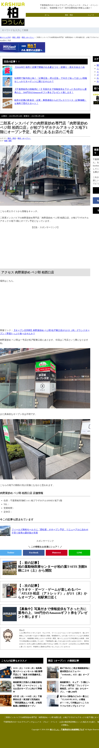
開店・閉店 (69, 15)
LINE (79, 552)
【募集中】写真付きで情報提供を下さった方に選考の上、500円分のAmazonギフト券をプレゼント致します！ (52, 612)
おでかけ (69, 19)
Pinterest (56, 552)
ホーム (47, 15)
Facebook (33, 552)
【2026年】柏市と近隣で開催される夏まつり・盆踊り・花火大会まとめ (49, 67)
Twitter (10, 552)
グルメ (47, 19)
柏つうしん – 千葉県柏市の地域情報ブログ (67, 730)
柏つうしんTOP (5, 37)
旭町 (10, 141)
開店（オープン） (28, 37)
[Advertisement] (45, 247)
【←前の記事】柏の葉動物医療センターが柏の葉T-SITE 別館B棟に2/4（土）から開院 (52, 566)
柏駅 (6, 141)
